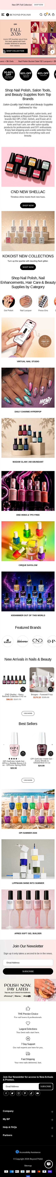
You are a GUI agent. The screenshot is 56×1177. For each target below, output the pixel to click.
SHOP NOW (38, 5)
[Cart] (53, 14)
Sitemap (28, 1165)
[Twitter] (12, 1093)
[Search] (40, 14)
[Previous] (3, 52)
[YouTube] (37, 1093)
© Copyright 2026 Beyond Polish (28, 1159)
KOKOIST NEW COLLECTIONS (28, 256)
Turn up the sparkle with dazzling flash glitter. (28, 261)
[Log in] (49, 14)
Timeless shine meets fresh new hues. (28, 197)
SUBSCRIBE (45, 1086)
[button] (3, 15)
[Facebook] (6, 1093)
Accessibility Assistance (29, 1152)
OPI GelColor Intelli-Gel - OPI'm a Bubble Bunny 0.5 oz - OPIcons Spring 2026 (14, 763)
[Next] (52, 52)
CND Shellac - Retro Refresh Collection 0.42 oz (14, 695)
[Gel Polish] (8, 301)
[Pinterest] (25, 1093)
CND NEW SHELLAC (28, 192)
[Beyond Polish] (19, 14)
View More (28, 713)
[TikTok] (31, 1093)
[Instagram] (19, 1093)
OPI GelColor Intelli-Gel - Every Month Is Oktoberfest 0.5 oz (42, 761)
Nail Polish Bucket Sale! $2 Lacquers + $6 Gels (33, 61)
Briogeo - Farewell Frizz (42, 694)
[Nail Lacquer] (25, 301)
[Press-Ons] (43, 301)
